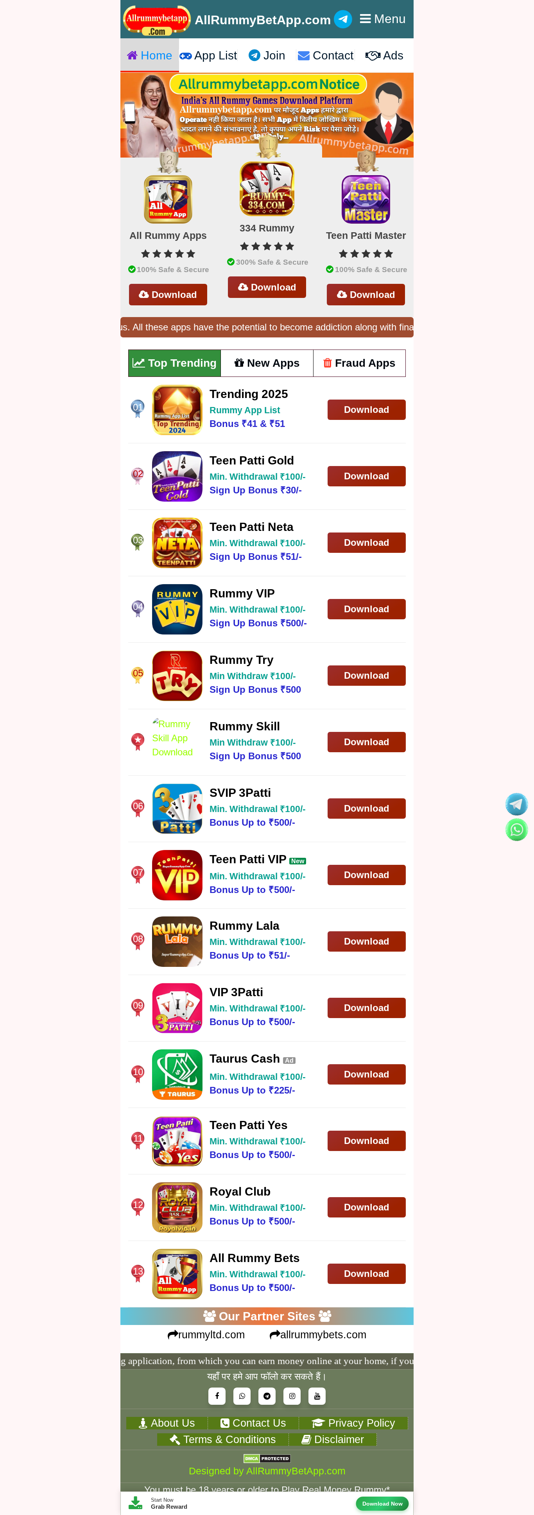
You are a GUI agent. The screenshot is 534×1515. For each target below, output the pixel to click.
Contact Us (257, 1423)
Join (272, 55)
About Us (171, 1423)
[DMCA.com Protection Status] (267, 1458)
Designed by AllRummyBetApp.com (267, 1470)
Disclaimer (337, 1439)
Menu (388, 19)
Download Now (382, 1504)
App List (214, 55)
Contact (331, 55)
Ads (392, 55)
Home (155, 55)
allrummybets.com (323, 1335)
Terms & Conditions (228, 1439)
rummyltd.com (211, 1335)
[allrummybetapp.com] (157, 19)
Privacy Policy (360, 1423)
